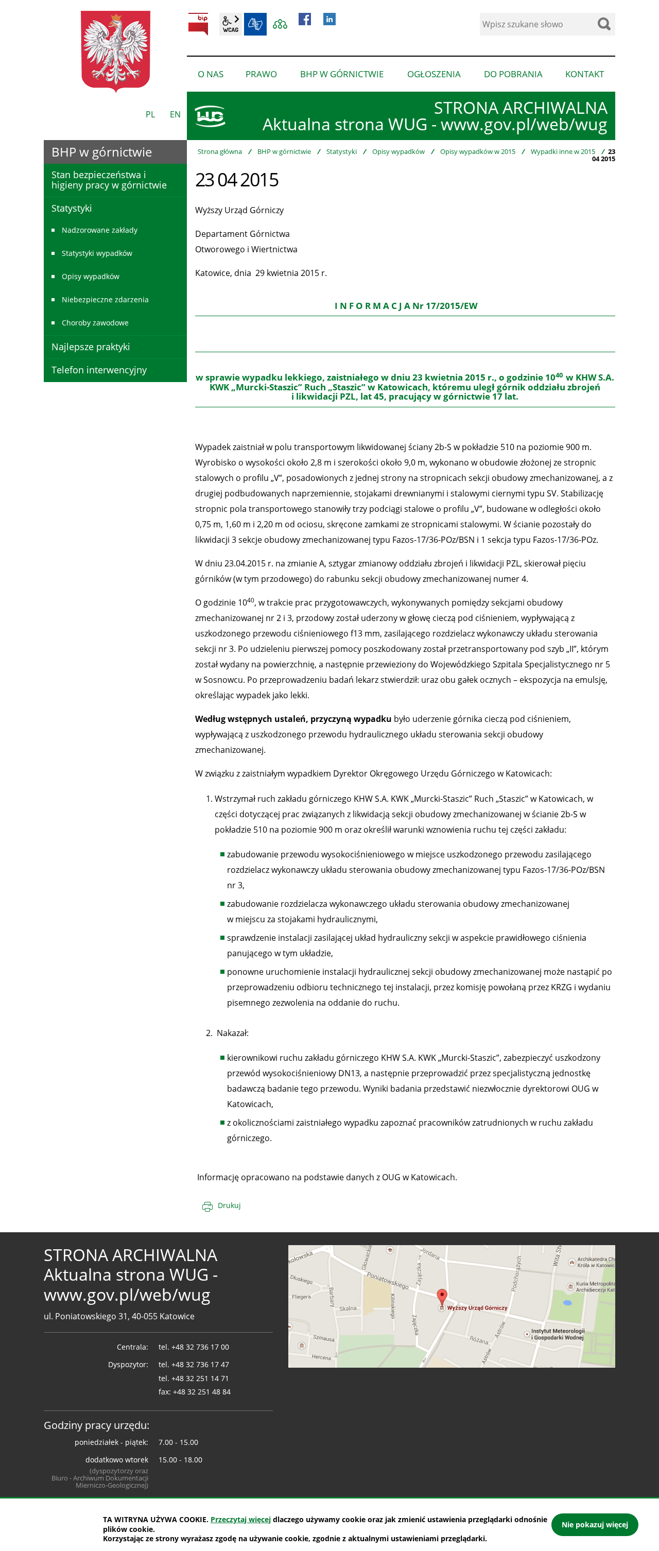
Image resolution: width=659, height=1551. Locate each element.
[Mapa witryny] (280, 24)
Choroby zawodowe (95, 323)
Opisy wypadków (398, 151)
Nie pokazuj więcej (595, 1524)
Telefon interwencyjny (99, 370)
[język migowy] (255, 24)
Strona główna (220, 151)
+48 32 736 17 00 (200, 1347)
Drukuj (229, 1205)
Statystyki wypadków (97, 253)
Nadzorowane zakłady (99, 230)
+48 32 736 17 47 (200, 1364)
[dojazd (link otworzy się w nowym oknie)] (451, 1305)
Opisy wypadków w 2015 (477, 151)
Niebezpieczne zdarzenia (105, 299)
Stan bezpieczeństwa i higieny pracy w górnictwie (109, 179)
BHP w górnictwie (284, 151)
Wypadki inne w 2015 (563, 151)
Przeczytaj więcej (241, 1519)
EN (175, 114)
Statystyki (341, 151)
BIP (198, 24)
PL (150, 114)
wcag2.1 (230, 24)
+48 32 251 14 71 (200, 1378)
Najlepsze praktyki (90, 346)
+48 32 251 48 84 (202, 1392)
